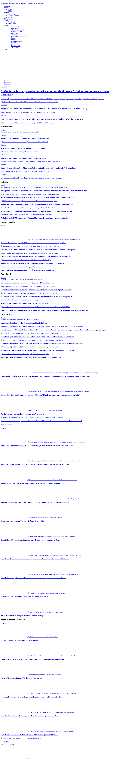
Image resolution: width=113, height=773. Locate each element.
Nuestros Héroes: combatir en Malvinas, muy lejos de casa (22, 678)
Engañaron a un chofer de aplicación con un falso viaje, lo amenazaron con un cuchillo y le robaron (37, 446)
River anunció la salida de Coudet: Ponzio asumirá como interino (24, 148)
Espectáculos (15, 28)
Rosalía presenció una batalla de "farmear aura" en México (22, 414)
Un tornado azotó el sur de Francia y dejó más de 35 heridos (22, 521)
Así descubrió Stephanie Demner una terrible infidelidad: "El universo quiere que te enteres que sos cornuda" (40, 395)
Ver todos (3, 130)
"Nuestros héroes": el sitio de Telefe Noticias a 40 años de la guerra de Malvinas (29, 735)
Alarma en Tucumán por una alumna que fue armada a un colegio (25, 158)
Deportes (10, 17)
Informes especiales (16, 31)
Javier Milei (7, 81)
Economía (10, 9)
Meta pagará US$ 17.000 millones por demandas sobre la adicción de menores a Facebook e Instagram (38, 250)
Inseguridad (7, 82)
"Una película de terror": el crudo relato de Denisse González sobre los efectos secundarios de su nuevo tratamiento (42, 343)
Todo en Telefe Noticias (14, 27)
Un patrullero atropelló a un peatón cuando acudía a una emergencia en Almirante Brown (33, 578)
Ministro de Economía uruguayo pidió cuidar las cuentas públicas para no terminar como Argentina (37, 204)
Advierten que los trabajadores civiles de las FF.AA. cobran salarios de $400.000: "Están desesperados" (38, 197)
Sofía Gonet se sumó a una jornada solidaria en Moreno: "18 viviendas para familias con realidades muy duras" (41, 421)
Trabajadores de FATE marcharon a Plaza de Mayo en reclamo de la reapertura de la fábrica (34, 218)
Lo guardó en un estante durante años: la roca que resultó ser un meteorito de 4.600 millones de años (37, 256)
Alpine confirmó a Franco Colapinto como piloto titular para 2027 (25, 138)
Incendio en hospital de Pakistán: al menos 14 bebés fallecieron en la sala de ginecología (32, 263)
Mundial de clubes (16, 41)
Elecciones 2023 (15, 46)
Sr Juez (13, 38)
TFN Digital (11, 22)
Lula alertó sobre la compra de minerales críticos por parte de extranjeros (27, 270)
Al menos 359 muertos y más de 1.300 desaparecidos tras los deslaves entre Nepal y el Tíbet (33, 243)
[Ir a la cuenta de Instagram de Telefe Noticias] (94, 64)
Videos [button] (6, 20)
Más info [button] (6, 25)
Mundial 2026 (12, 14)
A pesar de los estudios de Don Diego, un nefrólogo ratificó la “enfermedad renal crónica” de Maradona (38, 168)
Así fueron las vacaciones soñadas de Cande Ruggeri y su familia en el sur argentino (31, 357)
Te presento (14, 34)
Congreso (7, 84)
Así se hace (14, 47)
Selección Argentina (13, 15)
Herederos (14, 42)
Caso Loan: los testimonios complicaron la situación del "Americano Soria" (28, 283)
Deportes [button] (6, 12)
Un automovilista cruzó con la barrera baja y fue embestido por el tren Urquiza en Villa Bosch (35, 559)
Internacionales (8, 19)
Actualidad (7, 6)
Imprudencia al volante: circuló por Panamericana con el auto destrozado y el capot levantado (35, 502)
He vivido (14, 39)
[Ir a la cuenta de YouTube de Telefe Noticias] (67, 64)
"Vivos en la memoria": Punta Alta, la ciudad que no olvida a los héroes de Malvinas (31, 697)
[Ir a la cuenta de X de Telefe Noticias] (41, 64)
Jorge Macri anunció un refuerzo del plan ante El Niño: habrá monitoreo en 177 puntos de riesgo (36, 290)
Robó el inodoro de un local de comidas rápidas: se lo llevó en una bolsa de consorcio (31, 483)
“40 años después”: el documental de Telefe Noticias (19, 640)
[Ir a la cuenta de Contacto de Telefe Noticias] (14, 78)
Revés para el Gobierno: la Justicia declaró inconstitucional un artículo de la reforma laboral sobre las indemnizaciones (44, 191)
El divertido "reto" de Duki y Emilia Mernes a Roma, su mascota (24, 597)
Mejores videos (12, 23)
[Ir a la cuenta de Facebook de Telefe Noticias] (14, 64)
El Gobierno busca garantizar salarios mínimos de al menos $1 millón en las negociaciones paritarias (37, 297)
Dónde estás (14, 33)
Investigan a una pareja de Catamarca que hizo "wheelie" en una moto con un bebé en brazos (35, 464)
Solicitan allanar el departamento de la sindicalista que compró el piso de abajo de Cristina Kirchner (37, 211)
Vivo (5, 49)
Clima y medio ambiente (18, 30)
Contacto (6, 741)
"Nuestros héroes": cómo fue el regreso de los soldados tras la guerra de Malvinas (30, 716)
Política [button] (6, 7)
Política (10, 11)
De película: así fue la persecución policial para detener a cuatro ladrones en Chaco (30, 540)
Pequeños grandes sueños (18, 36)
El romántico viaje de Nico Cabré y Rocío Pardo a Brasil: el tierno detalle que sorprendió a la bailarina (38, 350)
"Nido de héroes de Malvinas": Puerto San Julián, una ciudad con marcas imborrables (32, 659)
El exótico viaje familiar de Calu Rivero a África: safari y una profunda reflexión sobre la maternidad (37, 337)
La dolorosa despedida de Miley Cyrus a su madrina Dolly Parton (24, 323)
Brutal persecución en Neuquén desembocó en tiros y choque (22, 616)
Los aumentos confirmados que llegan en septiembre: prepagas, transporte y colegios (31, 178)
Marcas (13, 44)
